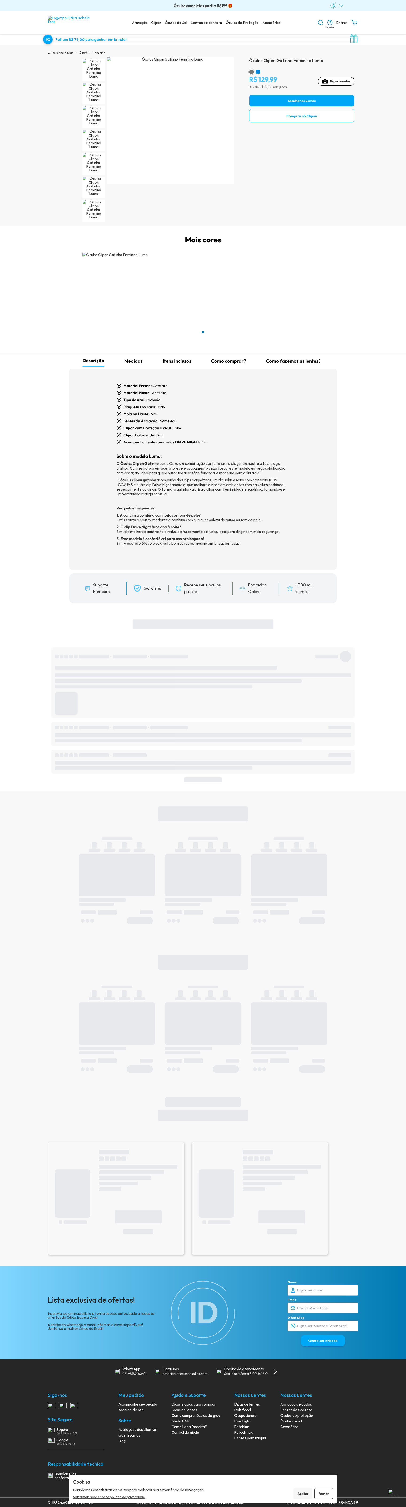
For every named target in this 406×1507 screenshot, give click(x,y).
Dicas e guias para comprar (194, 1404)
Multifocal (242, 1410)
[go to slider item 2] (93, 117)
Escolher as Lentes (302, 101)
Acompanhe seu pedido (137, 1404)
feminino (99, 52)
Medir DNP (181, 1421)
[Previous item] (106, 1371)
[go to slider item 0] (93, 70)
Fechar (323, 1493)
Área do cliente (131, 1410)
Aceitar (302, 1493)
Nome (292, 1282)
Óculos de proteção (296, 1415)
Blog (122, 1441)
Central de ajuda (185, 1432)
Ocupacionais (245, 1415)
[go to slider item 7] (93, 211)
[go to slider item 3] (93, 140)
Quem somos (129, 1435)
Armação (139, 22)
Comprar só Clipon (301, 116)
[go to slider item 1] (93, 93)
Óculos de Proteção (242, 22)
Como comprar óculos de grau (196, 1415)
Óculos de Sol (176, 22)
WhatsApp (296, 1318)
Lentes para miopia (250, 1438)
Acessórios (271, 22)
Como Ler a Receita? (189, 1427)
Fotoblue (241, 1427)
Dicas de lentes (184, 1410)
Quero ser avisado (323, 1341)
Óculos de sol (291, 1421)
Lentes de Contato (296, 1410)
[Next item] (275, 1371)
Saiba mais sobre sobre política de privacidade (109, 1497)
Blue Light (242, 1421)
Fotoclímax (243, 1432)
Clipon (156, 22)
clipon (83, 52)
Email (292, 1300)
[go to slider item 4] (93, 164)
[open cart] (354, 23)
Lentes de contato (206, 22)
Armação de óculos (296, 1404)
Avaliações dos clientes (137, 1429)
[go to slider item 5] (93, 187)
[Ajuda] (329, 22)
